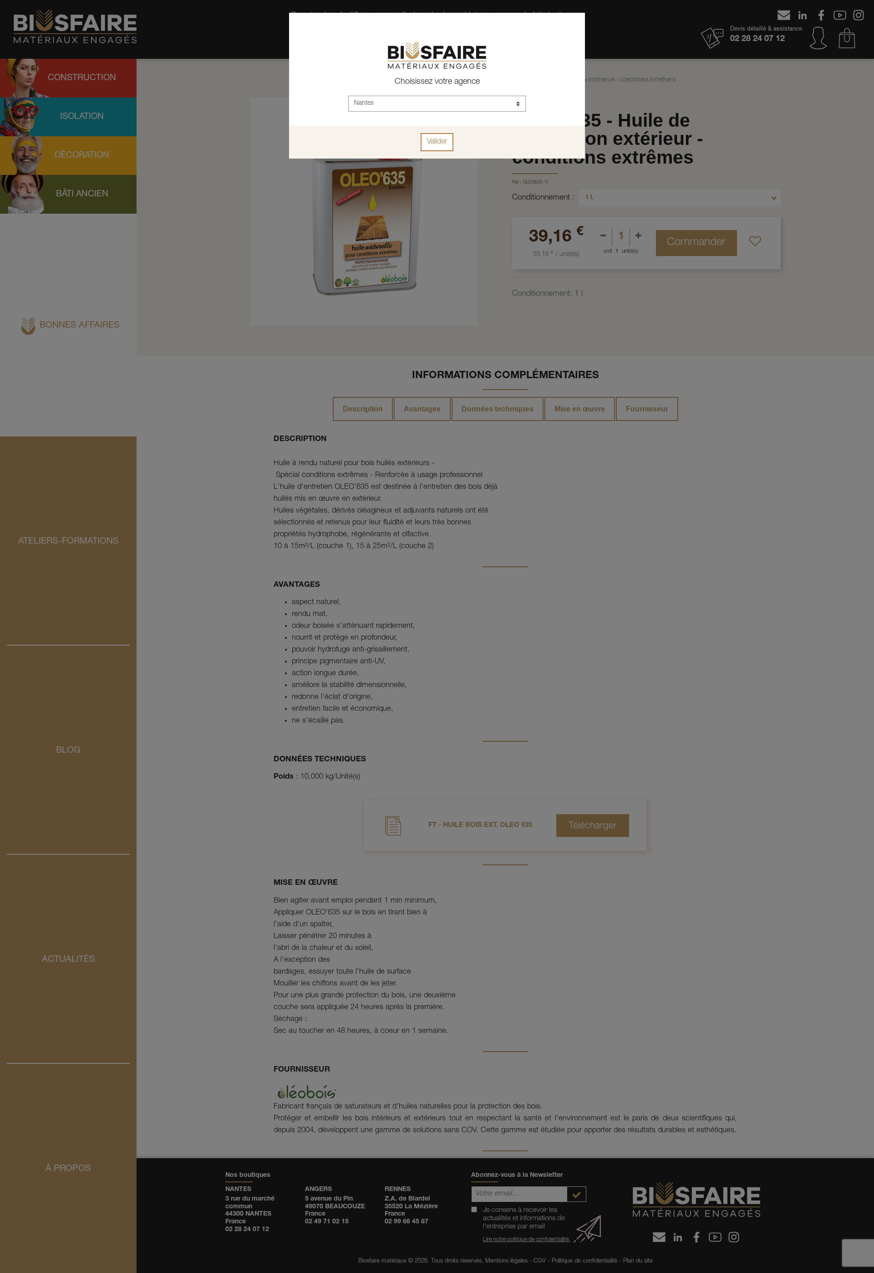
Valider (437, 142)
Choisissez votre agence (437, 82)
